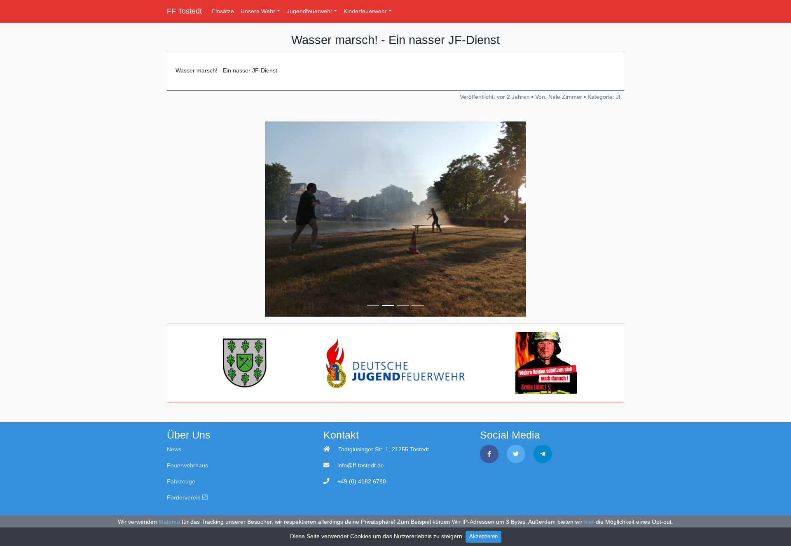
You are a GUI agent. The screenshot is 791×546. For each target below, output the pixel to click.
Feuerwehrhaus (187, 465)
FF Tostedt (184, 11)
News (174, 449)
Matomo (169, 521)
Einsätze (223, 11)
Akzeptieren (483, 536)
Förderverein (184, 497)
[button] (284, 219)
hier (589, 521)
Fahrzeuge (181, 481)
